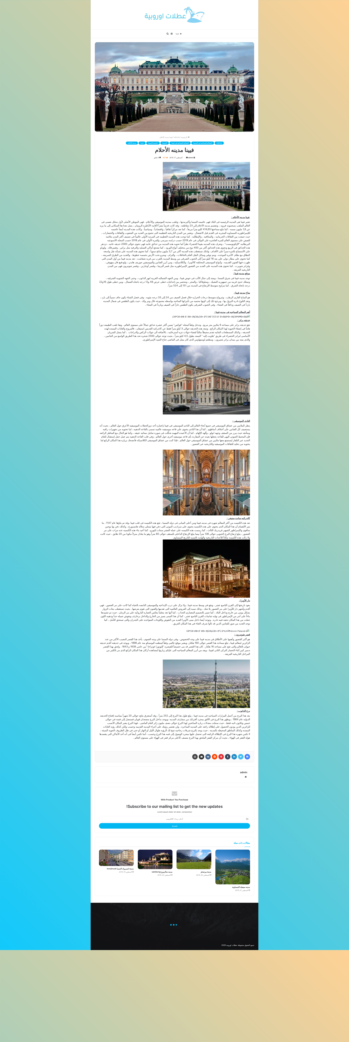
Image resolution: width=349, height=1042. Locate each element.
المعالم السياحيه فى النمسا (202, 143)
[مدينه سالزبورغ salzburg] (155, 859)
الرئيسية (184, 137)
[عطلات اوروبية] (174, 14)
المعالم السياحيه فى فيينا (180, 143)
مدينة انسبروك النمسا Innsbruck (120, 868)
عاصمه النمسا (153, 143)
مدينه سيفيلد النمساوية (241, 887)
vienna (177, 137)
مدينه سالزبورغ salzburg (162, 872)
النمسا (164, 143)
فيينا (142, 143)
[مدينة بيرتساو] (194, 859)
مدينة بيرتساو (206, 872)
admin (190, 158)
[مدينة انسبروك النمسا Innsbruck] (116, 858)
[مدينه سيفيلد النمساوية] (232, 867)
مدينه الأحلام (132, 143)
